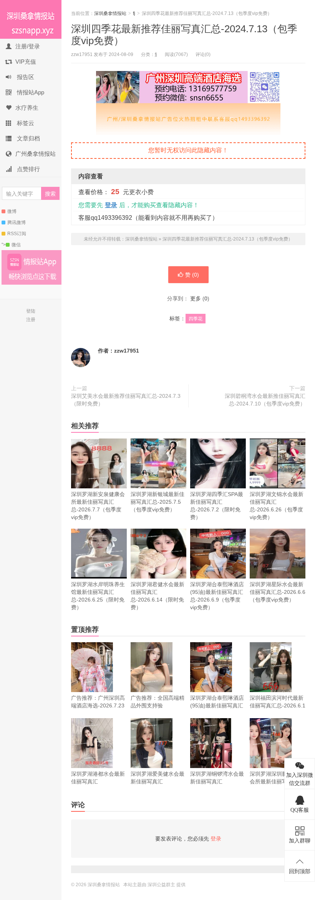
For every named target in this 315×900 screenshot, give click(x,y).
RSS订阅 (16, 233)
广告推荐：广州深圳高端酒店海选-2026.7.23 (98, 702)
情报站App (29, 92)
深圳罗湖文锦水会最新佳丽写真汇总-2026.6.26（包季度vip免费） (276, 505)
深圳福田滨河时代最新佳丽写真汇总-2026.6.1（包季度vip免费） (277, 705)
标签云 (24, 123)
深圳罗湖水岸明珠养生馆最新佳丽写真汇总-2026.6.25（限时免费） (98, 595)
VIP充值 (25, 61)
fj (134, 13)
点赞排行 (27, 169)
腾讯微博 (16, 222)
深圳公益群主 (161, 884)
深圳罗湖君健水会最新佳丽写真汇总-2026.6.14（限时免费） (157, 595)
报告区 (24, 77)
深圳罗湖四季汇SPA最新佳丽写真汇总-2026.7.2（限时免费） (216, 505)
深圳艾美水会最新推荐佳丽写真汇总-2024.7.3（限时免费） (126, 400)
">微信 (11, 244)
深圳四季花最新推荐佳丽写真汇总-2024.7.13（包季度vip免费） (227, 239)
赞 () (192, 275)
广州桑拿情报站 (35, 153)
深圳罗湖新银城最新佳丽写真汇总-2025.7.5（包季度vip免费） (157, 502)
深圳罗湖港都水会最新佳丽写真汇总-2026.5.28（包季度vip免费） (98, 785)
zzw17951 (126, 351)
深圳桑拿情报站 (30, 19)
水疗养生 (26, 107)
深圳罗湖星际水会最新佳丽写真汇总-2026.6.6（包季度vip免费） (277, 592)
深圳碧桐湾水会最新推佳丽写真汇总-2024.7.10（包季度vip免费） (265, 400)
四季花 (195, 318)
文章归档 (27, 138)
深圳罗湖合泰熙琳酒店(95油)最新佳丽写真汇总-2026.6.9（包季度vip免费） (217, 595)
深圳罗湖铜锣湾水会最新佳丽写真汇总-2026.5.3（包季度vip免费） (217, 785)
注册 (30, 319)
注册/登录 (27, 46)
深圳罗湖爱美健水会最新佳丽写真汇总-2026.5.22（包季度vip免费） (157, 785)
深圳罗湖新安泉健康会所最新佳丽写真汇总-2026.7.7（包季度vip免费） (98, 505)
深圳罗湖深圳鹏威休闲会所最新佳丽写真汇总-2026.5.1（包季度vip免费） (276, 785)
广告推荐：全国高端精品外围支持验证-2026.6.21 (157, 705)
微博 (12, 211)
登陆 (30, 311)
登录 (111, 205)
